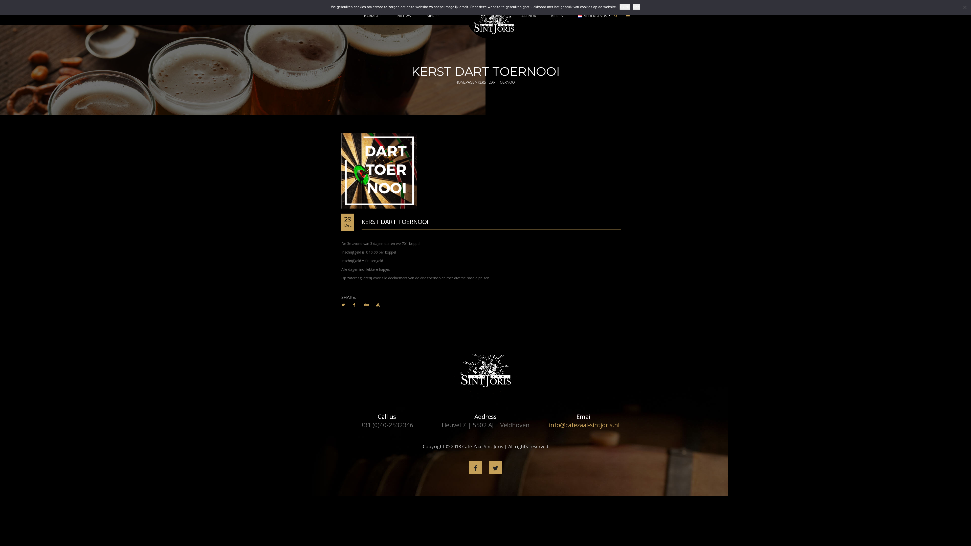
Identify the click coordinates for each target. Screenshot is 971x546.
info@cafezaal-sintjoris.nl (584, 425)
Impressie (435, 16)
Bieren (557, 16)
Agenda (528, 16)
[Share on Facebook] (354, 305)
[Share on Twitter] (343, 305)
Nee (636, 7)
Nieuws (404, 16)
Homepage (464, 82)
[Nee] (964, 7)
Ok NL (625, 7)
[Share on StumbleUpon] (378, 305)
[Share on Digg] (366, 305)
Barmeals (373, 16)
